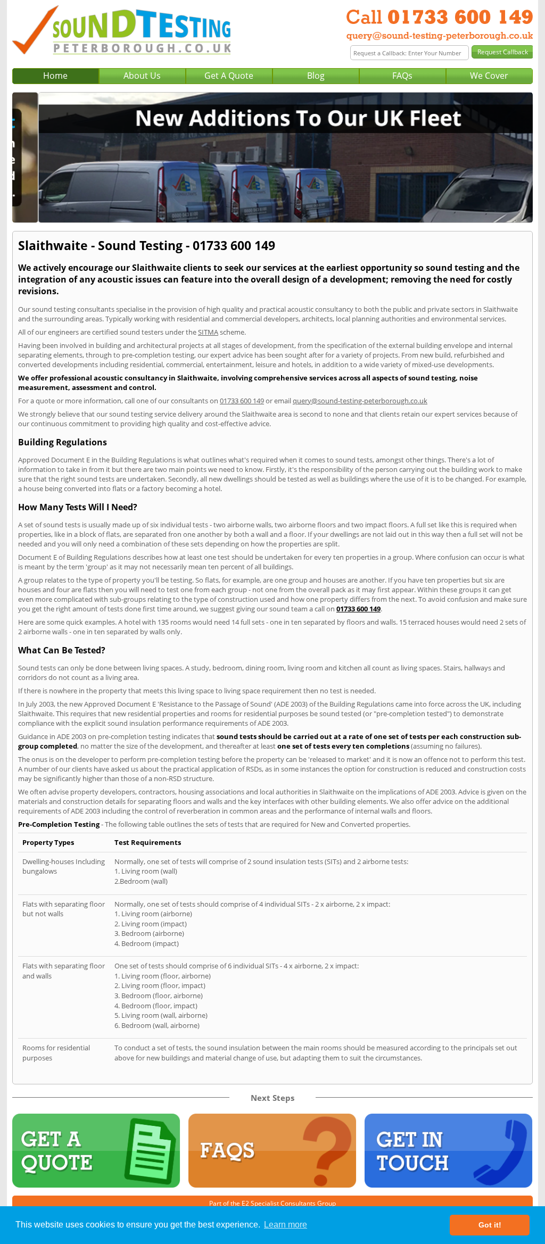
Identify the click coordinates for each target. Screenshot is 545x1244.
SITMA (208, 332)
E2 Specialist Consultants (279, 1203)
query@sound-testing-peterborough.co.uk (360, 400)
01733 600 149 (242, 400)
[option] (272, 157)
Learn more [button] (285, 1224)
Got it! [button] (489, 1225)
